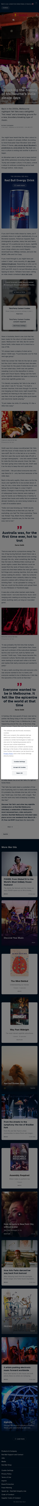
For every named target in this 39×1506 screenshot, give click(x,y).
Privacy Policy (8, 753)
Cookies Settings (19, 761)
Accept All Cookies (19, 767)
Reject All (19, 773)
